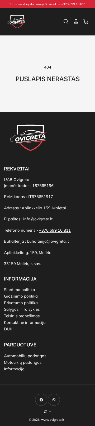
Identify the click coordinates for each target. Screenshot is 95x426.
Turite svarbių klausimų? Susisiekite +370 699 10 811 (47, 4)
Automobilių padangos (25, 355)
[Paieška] (66, 21)
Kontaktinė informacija (25, 322)
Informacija (14, 368)
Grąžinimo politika (21, 296)
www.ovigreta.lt (52, 420)
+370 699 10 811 (55, 230)
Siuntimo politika (19, 289)
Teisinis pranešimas (22, 315)
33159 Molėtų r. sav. (22, 263)
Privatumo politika (21, 302)
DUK (8, 328)
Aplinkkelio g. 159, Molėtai (28, 252)
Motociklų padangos (22, 362)
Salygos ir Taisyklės (22, 309)
